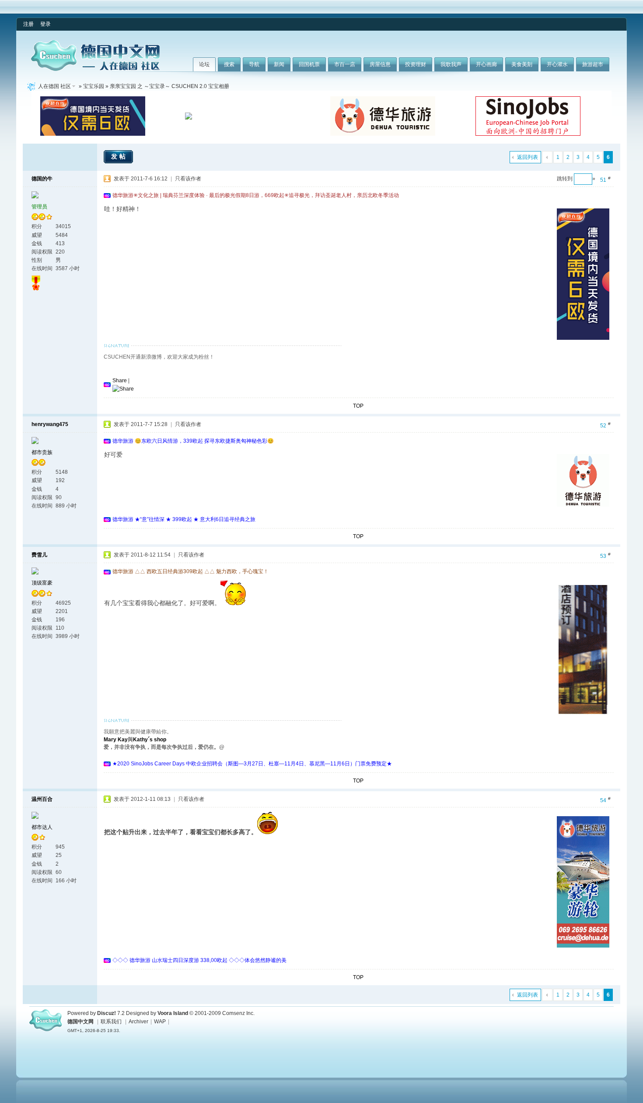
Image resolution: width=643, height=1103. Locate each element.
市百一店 (344, 64)
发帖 (119, 156)
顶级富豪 (41, 583)
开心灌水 (557, 64)
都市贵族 (41, 452)
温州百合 (41, 799)
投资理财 (415, 64)
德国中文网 (80, 1021)
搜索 (229, 64)
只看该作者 (188, 179)
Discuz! (106, 1013)
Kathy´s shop (149, 740)
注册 (28, 24)
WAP (160, 1021)
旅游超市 (592, 64)
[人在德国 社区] (95, 69)
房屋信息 (380, 64)
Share (119, 380)
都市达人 (41, 827)
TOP (358, 406)
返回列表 (527, 157)
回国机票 (309, 64)
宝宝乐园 (93, 86)
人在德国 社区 (54, 86)
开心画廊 (486, 64)
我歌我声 (450, 64)
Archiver (138, 1021)
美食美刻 (521, 64)
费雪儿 (39, 555)
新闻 (279, 64)
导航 (254, 64)
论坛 (204, 64)
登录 (45, 24)
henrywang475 (49, 424)
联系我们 (111, 1021)
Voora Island (172, 1013)
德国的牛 (41, 179)
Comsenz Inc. (238, 1013)
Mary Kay (116, 740)
